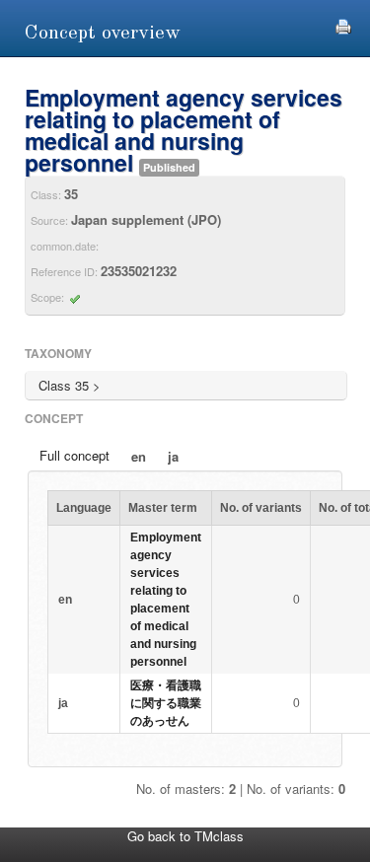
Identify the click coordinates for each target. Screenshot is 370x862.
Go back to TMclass (185, 835)
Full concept (74, 455)
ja (173, 456)
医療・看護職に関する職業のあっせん (165, 703)
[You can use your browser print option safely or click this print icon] (343, 24)
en (138, 456)
